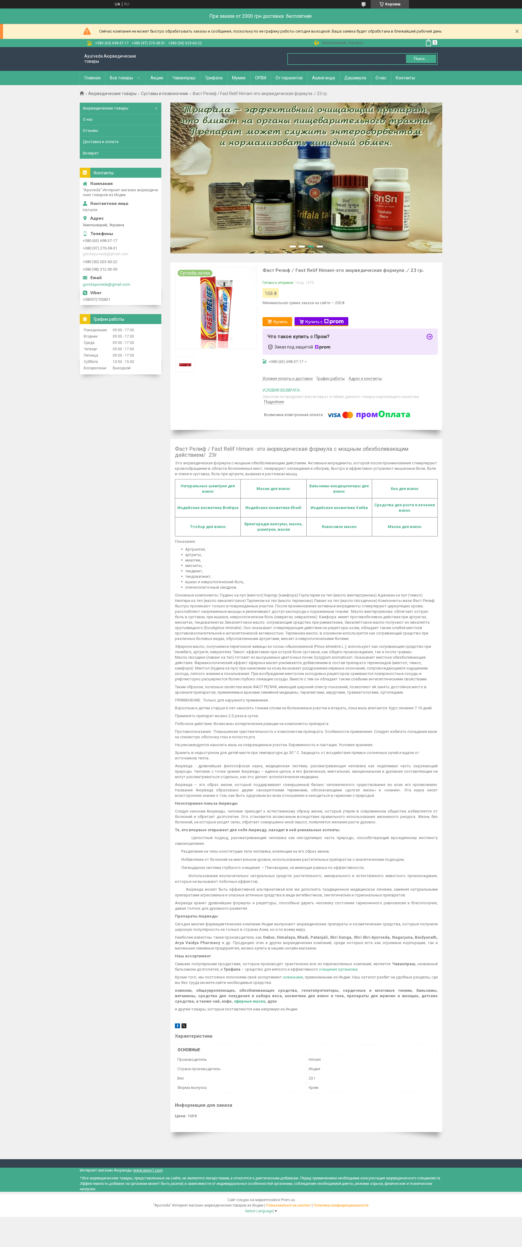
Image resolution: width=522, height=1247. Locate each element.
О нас (380, 77)
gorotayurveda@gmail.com (106, 284)
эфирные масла (249, 1001)
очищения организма (338, 969)
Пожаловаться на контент (288, 1205)
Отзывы (90, 130)
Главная (93, 77)
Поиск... (421, 58)
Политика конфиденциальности (341, 1205)
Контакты (405, 77)
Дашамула (355, 77)
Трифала (214, 77)
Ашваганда (323, 77)
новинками (293, 977)
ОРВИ (260, 77)
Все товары (121, 77)
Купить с (314, 321)
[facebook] (177, 1027)
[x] (184, 1027)
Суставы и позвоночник (164, 93)
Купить (280, 321)
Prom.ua (288, 1200)
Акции (156, 77)
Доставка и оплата (100, 141)
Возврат (91, 153)
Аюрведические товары (112, 93)
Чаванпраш (183, 77)
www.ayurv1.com (148, 1170)
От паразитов (289, 77)
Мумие (239, 77)
